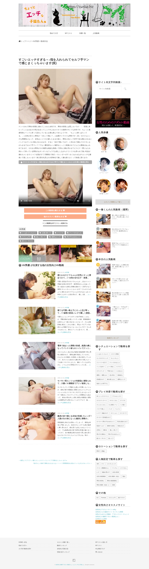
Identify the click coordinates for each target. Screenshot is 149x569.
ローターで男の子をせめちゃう (106, 421)
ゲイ (103, 463)
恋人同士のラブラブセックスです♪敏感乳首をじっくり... (120, 231)
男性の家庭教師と (112, 480)
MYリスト (68, 33)
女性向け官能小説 (62, 549)
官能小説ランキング (63, 552)
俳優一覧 (82, 33)
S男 (98, 463)
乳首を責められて (122, 421)
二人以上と (119, 371)
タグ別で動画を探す (25, 549)
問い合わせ (98, 552)
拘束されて (121, 426)
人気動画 (96, 33)
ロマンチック (100, 371)
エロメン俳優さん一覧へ (113, 202)
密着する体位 (111, 426)
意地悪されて (100, 379)
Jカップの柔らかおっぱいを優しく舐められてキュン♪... (120, 280)
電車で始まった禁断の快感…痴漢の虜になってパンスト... (120, 266)
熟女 (124, 476)
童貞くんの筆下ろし (102, 383)
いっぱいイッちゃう (29, 233)
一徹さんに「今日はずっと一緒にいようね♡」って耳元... (120, 308)
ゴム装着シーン (112, 404)
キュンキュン (115, 358)
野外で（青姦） (101, 451)
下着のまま (110, 371)
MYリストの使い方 (101, 542)
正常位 (98, 430)
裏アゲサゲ (121, 497)
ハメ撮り (122, 404)
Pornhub (103, 497)
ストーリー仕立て (102, 362)
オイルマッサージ (102, 400)
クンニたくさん (101, 404)
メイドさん (123, 468)
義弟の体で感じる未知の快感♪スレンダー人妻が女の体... (120, 322)
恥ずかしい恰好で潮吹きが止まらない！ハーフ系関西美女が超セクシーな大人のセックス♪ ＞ (63, 463)
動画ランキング (113, 338)
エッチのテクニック (102, 358)
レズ (98, 472)
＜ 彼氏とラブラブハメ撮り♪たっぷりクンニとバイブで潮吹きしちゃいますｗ (43, 460)
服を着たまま (111, 379)
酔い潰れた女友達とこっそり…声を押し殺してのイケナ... (120, 217)
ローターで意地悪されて (104, 417)
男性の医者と (100, 480)
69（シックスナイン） (103, 396)
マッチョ (114, 468)
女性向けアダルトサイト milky (105, 509)
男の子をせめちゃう (73, 237)
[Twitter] (74, 560)
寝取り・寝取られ (102, 375)
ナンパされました (75, 233)
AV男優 (22, 229)
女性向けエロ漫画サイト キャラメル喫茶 (109, 512)
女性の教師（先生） (114, 476)
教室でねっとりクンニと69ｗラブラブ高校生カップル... (120, 245)
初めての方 (54, 33)
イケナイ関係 (115, 354)
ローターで (123, 413)
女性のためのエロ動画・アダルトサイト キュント (112, 514)
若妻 (113, 485)
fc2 (97, 497)
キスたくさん (113, 400)
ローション (114, 413)
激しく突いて (40, 237)
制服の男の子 (106, 472)
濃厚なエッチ (56, 237)
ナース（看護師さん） (103, 468)
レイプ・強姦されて (102, 413)
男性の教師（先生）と (103, 485)
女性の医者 (115, 472)
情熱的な (120, 375)
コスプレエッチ (111, 463)
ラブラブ (118, 366)
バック (110, 409)
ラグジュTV (26, 237)
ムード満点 (110, 366)
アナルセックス (116, 396)
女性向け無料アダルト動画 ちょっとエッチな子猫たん (70, 564)
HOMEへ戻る (23, 542)
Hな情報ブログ (100, 549)
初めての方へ (23, 545)
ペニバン (117, 409)
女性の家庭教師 (101, 476)
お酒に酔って (46, 233)
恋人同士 (112, 375)
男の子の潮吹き (101, 434)
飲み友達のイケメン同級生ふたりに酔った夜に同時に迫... (120, 294)
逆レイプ (110, 438)
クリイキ (60, 233)
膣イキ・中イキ (27, 241)
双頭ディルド (100, 426)
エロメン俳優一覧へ (63, 542)
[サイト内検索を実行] (125, 89)
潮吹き (105, 430)
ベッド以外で (100, 366)
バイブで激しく (101, 409)
